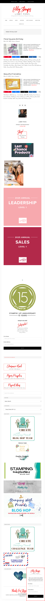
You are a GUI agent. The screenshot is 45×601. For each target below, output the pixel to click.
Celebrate (25, 61)
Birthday (6, 61)
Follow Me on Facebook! (9, 357)
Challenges (30, 61)
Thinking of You (19, 67)
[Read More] (31, 50)
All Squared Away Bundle (34, 60)
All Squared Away (24, 60)
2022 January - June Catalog (16, 94)
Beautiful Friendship (12, 74)
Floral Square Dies (33, 63)
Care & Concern (11, 61)
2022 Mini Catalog (28, 94)
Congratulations (7, 63)
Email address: (7, 342)
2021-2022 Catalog (14, 60)
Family (26, 63)
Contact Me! (22, 126)
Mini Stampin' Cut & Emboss (21, 65)
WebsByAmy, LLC (22, 596)
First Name (6, 336)
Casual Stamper (19, 61)
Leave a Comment (16, 41)
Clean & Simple (36, 61)
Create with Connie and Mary (17, 63)
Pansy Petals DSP (11, 67)
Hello (14, 98)
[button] (26, 23)
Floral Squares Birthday (13, 39)
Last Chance (12, 65)
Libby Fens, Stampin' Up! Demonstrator (22, 12)
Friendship (6, 65)
